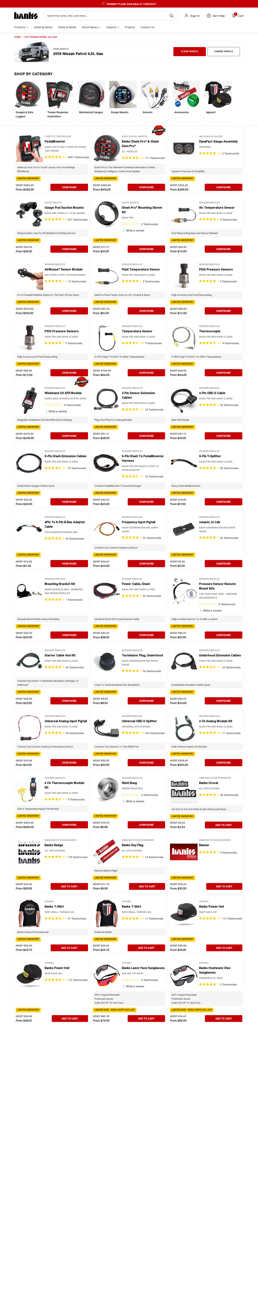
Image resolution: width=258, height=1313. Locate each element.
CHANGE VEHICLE (223, 51)
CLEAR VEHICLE (189, 51)
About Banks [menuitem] (90, 27)
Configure (69, 187)
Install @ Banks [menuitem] (43, 27)
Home (17, 37)
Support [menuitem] (111, 27)
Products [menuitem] (19, 27)
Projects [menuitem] (130, 27)
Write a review (135, 230)
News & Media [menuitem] (67, 27)
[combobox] (111, 15)
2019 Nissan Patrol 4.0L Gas (40, 37)
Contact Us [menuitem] (147, 27)
